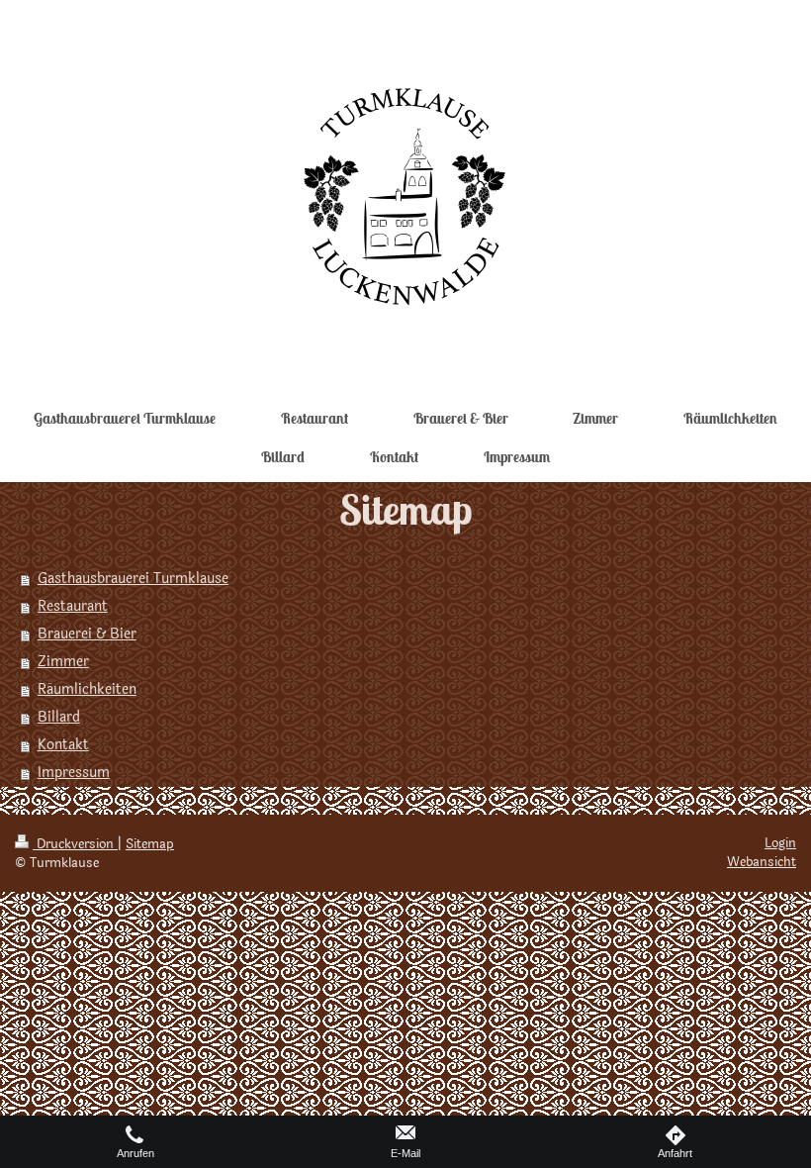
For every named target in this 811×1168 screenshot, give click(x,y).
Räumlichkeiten (87, 689)
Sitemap (150, 844)
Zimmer (63, 661)
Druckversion (75, 844)
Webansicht (761, 862)
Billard (59, 717)
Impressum (74, 772)
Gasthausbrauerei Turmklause (133, 578)
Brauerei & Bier (87, 634)
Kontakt (63, 744)
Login (780, 843)
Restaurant (73, 606)
